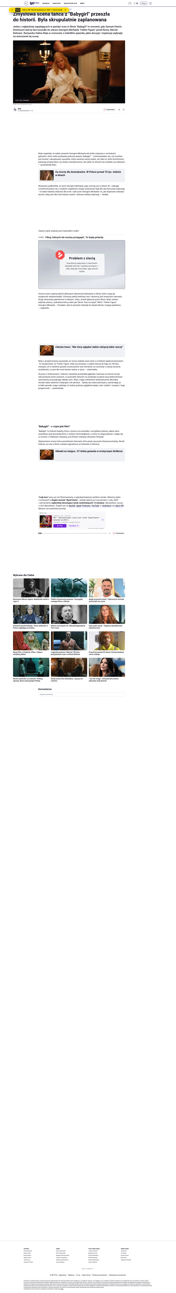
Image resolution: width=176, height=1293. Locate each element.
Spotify (72, 505)
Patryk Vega (27, 1253)
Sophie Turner (27, 1257)
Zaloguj (143, 3)
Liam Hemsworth (60, 1251)
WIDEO (82, 3)
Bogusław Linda (92, 1253)
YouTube (95, 505)
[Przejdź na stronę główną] (26, 5)
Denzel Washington (93, 1260)
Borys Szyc (124, 1257)
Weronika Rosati (92, 1257)
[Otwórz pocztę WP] (130, 3)
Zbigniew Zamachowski (62, 1255)
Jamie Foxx (27, 1260)
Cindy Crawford (92, 1262)
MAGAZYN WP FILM (70, 3)
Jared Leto (124, 1251)
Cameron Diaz (125, 1255)
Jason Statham (60, 1262)
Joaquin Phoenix (28, 1262)
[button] (135, 3)
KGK (19, 109)
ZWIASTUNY (57, 3)
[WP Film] (36, 3)
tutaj (62, 1289)
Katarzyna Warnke (126, 1260)
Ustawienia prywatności (117, 1275)
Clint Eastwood (28, 1251)
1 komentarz (110, 110)
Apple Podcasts (83, 505)
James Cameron (93, 1251)
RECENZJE (45, 3)
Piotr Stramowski (60, 1253)
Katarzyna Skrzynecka (62, 1260)
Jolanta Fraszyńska (61, 1257)
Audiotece (106, 505)
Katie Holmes (27, 1255)
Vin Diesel (123, 1253)
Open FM (119, 505)
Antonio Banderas (93, 1255)
